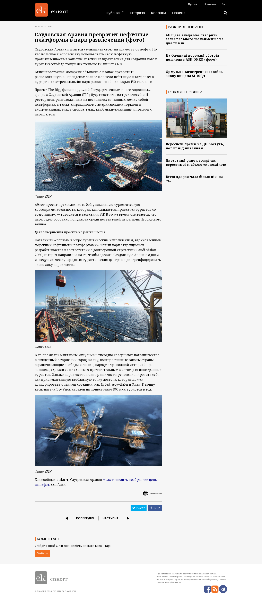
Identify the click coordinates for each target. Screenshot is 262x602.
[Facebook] (207, 589)
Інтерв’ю (137, 13)
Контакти (210, 4)
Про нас (193, 4)
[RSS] (214, 589)
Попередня (85, 518)
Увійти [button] (42, 553)
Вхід (224, 4)
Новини (179, 13)
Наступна (111, 518)
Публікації (115, 13)
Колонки (158, 13)
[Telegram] (223, 589)
